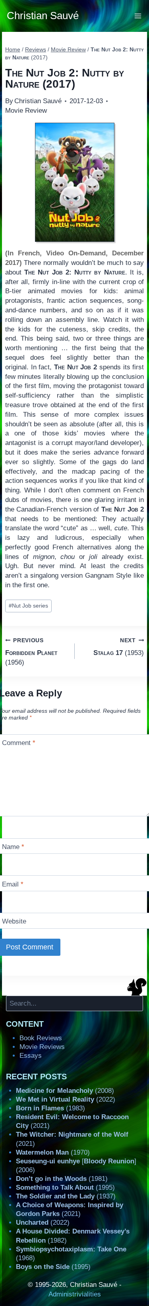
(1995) (65, 1187)
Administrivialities (74, 1294)
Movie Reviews (42, 1047)
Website (14, 921)
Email (12, 884)
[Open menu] (138, 16)
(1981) (62, 1178)
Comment (18, 743)
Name (13, 847)
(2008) (65, 1090)
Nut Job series (28, 606)
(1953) (118, 647)
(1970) (53, 1152)
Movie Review (26, 110)
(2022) (65, 1099)
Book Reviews (40, 1038)
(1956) (31, 651)
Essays (30, 1055)
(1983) (50, 1108)
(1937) (66, 1196)
